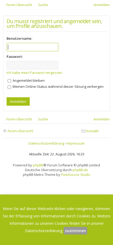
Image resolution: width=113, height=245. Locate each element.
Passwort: (15, 56)
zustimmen (75, 230)
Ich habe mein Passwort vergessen (34, 72)
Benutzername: (19, 38)
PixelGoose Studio (75, 174)
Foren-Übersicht (20, 131)
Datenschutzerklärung (46, 143)
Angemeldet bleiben (28, 80)
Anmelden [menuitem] (102, 4)
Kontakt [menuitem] (92, 131)
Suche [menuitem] (43, 4)
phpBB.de (80, 169)
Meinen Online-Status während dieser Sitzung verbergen (58, 86)
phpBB (38, 165)
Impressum (76, 143)
